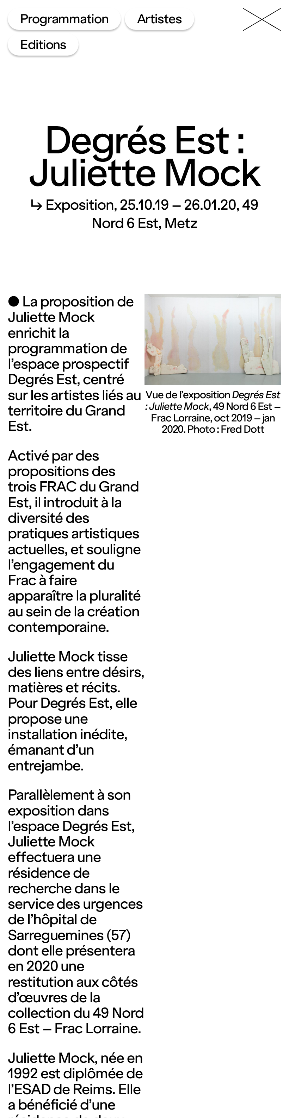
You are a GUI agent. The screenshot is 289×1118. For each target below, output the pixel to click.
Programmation (64, 18)
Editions (43, 44)
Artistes (159, 18)
